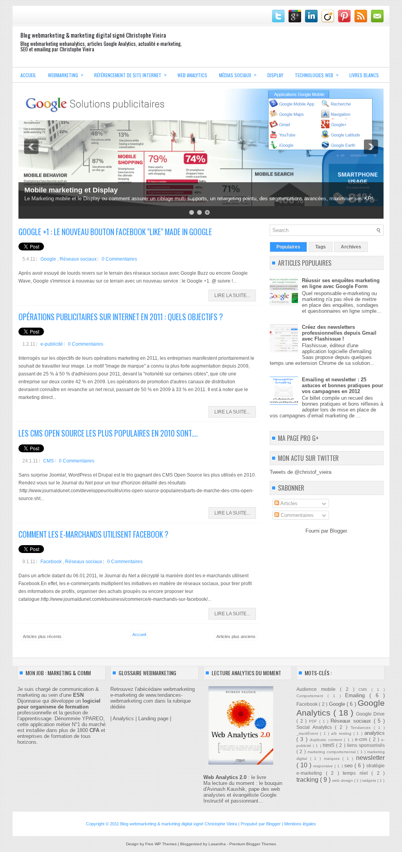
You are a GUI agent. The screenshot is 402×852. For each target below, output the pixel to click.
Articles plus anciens (236, 636)
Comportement (311, 696)
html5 (329, 745)
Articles (288, 503)
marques (333, 758)
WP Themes (166, 844)
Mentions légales (300, 823)
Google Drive (370, 713)
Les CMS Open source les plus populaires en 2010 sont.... (108, 433)
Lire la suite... (232, 295)
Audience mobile (318, 689)
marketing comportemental (332, 752)
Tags (320, 247)
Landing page (153, 718)
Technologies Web (316, 74)
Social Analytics (315, 727)
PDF (314, 721)
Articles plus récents (42, 636)
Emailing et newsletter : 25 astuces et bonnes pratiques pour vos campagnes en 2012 (342, 385)
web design (343, 780)
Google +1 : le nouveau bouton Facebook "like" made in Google (115, 232)
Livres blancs (364, 75)
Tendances (362, 727)
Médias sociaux (237, 74)
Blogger (338, 531)
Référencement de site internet (130, 74)
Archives (351, 247)
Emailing (357, 695)
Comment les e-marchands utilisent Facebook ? (93, 534)
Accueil (28, 75)
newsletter (370, 757)
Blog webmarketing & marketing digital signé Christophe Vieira (93, 35)
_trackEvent (308, 733)
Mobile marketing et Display (71, 190)
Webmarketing (65, 74)
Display (275, 75)
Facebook (51, 561)
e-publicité (52, 344)
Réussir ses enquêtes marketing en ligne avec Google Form (341, 283)
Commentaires (296, 515)
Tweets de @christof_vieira (300, 472)
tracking (308, 779)
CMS (49, 461)
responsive (323, 766)
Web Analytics (192, 75)
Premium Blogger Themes (252, 844)
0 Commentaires (119, 259)
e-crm (362, 739)
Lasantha (217, 844)
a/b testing (342, 733)
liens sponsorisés (366, 745)
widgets (369, 780)
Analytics (123, 718)
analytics (374, 733)
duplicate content (327, 740)
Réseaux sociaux (79, 259)
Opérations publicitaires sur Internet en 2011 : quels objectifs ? (120, 317)
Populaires (288, 247)
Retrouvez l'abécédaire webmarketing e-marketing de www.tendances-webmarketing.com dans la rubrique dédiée (152, 698)
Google (48, 259)
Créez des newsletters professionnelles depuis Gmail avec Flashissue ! (339, 333)
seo (349, 766)
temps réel (357, 773)
